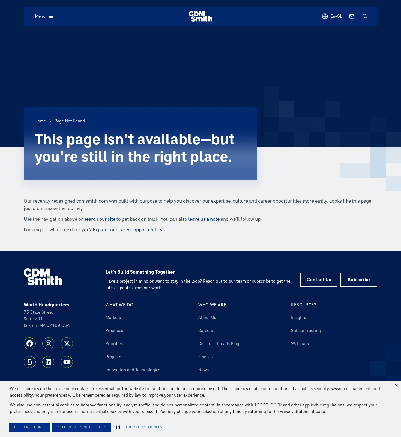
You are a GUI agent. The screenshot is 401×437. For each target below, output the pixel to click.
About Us (207, 318)
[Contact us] (351, 16)
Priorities (114, 344)
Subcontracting (306, 331)
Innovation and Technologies (133, 370)
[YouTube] (67, 362)
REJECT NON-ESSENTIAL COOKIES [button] (81, 427)
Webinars (300, 344)
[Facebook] (30, 343)
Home (40, 121)
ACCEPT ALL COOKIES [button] (29, 427)
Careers (205, 331)
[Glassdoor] (30, 362)
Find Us (205, 357)
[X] (67, 343)
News (203, 370)
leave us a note (204, 219)
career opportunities (140, 229)
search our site (99, 219)
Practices (114, 331)
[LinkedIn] (48, 362)
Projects (113, 357)
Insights (298, 318)
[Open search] (365, 16)
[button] (396, 385)
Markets (113, 318)
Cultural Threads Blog (218, 344)
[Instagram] (48, 343)
